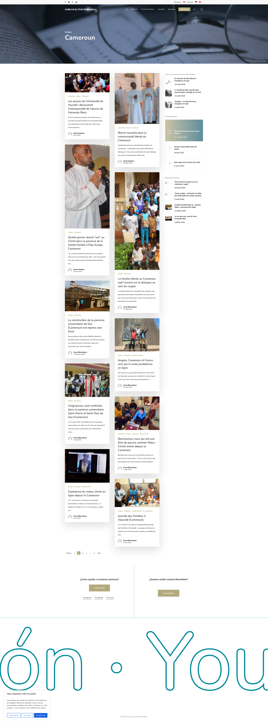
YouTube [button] (110, 598)
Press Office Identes (130, 307)
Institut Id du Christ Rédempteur (80, 9)
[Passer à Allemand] (196, 2)
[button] (99, 588)
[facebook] (65, 2)
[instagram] (72, 2)
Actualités (71, 96)
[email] (76, 2)
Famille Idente (136, 511)
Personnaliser (13, 715)
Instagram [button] (87, 598)
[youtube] (69, 2)
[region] (27, 705)
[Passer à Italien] (184, 2)
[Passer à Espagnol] (177, 2)
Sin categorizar (147, 511)
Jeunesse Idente (137, 355)
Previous (68, 553)
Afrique (78, 96)
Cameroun (85, 96)
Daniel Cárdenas (78, 133)
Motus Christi (144, 434)
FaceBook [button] (99, 598)
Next (99, 553)
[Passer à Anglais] (190, 2)
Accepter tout (40, 715)
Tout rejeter (27, 715)
